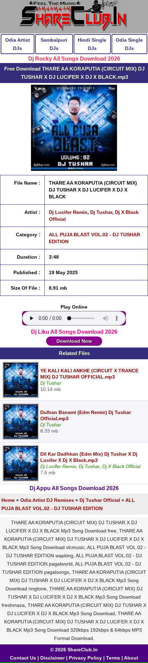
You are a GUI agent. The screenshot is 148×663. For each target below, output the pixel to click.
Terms (113, 658)
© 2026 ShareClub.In (74, 649)
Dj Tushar (101, 212)
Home (8, 500)
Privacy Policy (85, 658)
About (131, 658)
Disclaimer (52, 658)
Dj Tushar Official (100, 500)
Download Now (74, 341)
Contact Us (23, 658)
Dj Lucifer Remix (68, 212)
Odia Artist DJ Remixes (47, 500)
